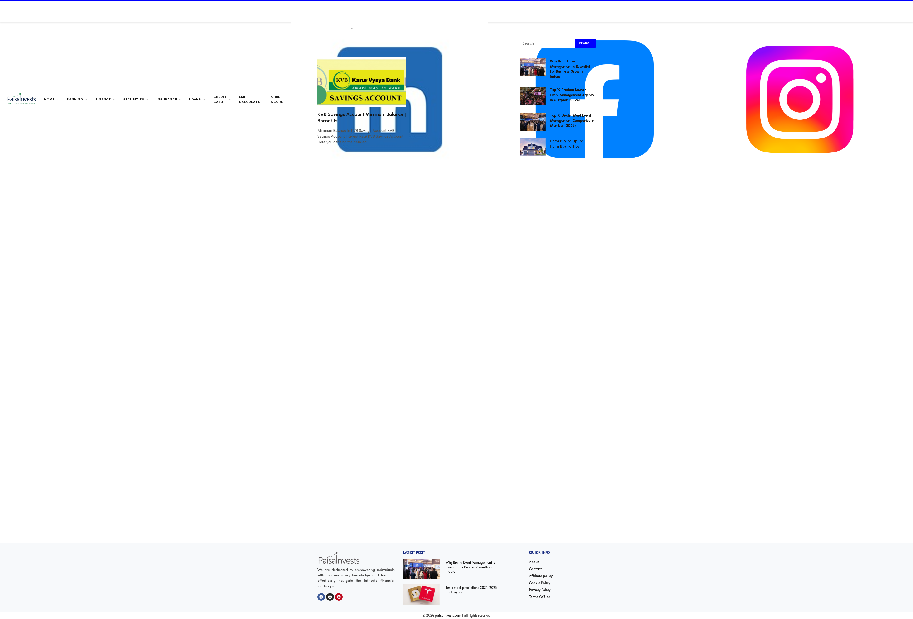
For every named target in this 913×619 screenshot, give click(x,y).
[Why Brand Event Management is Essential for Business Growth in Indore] (533, 67)
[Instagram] (330, 597)
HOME (49, 99)
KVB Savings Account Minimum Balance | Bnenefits (361, 117)
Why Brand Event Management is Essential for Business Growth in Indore (570, 69)
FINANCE (103, 99)
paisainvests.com (448, 615)
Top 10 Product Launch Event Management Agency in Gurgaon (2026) (572, 95)
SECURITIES (133, 99)
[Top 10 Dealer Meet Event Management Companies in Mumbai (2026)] (533, 122)
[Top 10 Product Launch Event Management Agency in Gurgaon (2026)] (533, 96)
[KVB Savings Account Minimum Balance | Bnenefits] (361, 82)
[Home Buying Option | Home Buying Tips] (533, 147)
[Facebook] (321, 597)
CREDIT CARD (220, 99)
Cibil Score (277, 99)
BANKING (75, 99)
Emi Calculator (251, 99)
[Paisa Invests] (21, 99)
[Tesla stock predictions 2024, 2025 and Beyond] (421, 594)
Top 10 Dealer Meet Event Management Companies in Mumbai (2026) (572, 120)
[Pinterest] (339, 597)
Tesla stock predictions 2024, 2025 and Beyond (471, 589)
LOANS (195, 99)
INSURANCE (166, 99)
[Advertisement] (558, 350)
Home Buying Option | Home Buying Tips (567, 143)
